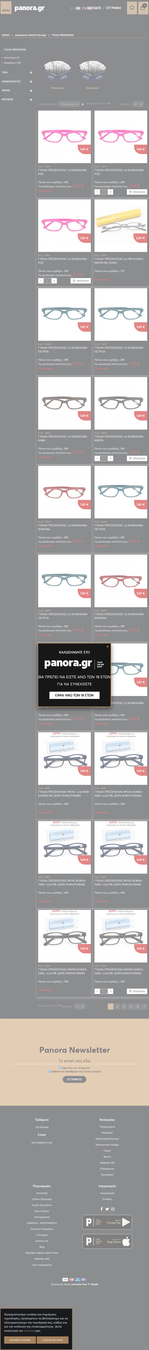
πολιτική (29, 1330)
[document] (36, 1339)
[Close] (107, 646)
